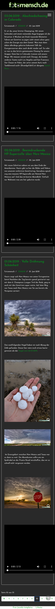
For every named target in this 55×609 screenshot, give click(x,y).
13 (52, 599)
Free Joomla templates (23, 607)
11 (42, 599)
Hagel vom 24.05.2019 (27, 351)
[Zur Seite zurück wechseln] (9, 598)
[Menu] (49, 14)
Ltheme (39, 607)
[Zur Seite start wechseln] (4, 598)
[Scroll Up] (48, 597)
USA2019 (22, 26)
